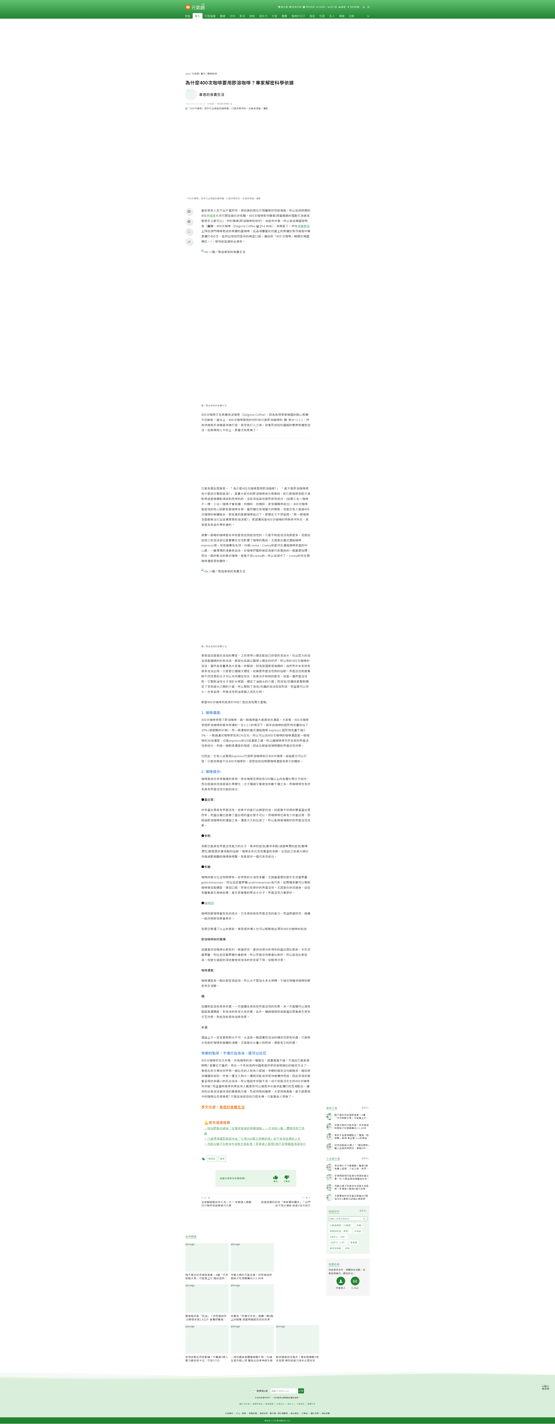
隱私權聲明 (283, 1413)
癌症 (312, 16)
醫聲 (284, 16)
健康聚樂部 (257, 1404)
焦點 (187, 16)
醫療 (222, 16)
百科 (232, 16)
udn (187, 73)
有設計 (322, 7)
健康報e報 (262, 1390)
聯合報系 (295, 1413)
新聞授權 (253, 1413)
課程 (252, 16)
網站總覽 (326, 1413)
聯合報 (284, 7)
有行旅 (333, 7)
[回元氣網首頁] (198, 7)
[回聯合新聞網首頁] (188, 7)
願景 (343, 7)
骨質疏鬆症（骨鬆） (340, 1231)
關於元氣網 (244, 1404)
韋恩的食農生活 (232, 1106)
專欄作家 (311, 1404)
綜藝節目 (304, 226)
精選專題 (270, 1404)
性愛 (322, 16)
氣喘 (347, 1248)
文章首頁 (300, 1404)
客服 (244, 1413)
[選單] (368, 7)
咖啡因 (208, 903)
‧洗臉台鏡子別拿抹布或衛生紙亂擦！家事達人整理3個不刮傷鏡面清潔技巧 (255, 1144)
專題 (342, 16)
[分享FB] (189, 211)
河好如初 (310, 7)
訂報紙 (305, 1413)
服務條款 (264, 1413)
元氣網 (195, 73)
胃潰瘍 (353, 1242)
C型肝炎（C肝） (338, 1242)
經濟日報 (296, 7)
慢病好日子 (298, 16)
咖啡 (213, 215)
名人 (332, 16)
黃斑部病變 (335, 1248)
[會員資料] (364, 7)
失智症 (357, 1231)
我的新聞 (354, 7)
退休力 (263, 16)
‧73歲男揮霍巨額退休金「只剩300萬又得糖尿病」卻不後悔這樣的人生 (252, 1138)
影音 (242, 16)
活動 (351, 16)
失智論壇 (210, 16)
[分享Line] (189, 221)
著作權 (273, 1413)
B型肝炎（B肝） (338, 1236)
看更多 (365, 1107)
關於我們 (315, 1413)
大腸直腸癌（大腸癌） (341, 1225)
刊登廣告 (229, 1413)
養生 (197, 16)
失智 (274, 16)
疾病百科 (280, 1404)
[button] (368, 16)
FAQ (238, 1413)
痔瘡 (359, 1225)
